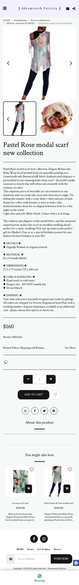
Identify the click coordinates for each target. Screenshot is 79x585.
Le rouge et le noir (20, 503)
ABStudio (17, 337)
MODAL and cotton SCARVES (20, 23)
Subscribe (61, 559)
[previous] (8, 63)
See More (70, 348)
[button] (4, 8)
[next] (70, 63)
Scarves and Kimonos (40, 20)
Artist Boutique (20, 20)
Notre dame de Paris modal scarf (58, 503)
